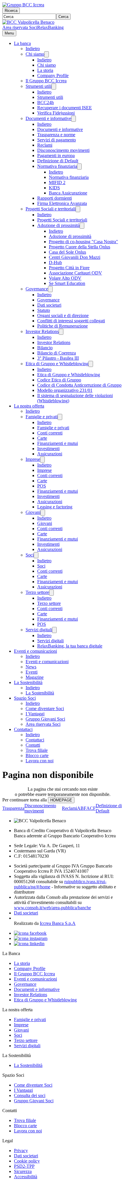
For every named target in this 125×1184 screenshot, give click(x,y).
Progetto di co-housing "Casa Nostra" (83, 241)
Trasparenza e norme (56, 134)
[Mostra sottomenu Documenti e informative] (73, 119)
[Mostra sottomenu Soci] (36, 555)
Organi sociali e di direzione (63, 315)
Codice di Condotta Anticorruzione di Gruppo (79, 385)
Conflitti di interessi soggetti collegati (71, 320)
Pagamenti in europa (56, 155)
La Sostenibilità (28, 682)
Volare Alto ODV (65, 278)
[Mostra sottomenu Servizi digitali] (54, 630)
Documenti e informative (48, 118)
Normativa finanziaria (57, 166)
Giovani (33, 512)
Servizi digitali (39, 629)
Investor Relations (42, 331)
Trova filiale (37, 750)
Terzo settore (37, 592)
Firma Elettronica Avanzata (62, 203)
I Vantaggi (35, 713)
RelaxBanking (50, 27)
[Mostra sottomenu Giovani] (42, 513)
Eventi (32, 672)
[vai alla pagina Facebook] (30, 933)
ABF (81, 808)
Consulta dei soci (29, 1095)
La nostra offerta (29, 405)
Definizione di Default (57, 160)
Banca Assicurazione (68, 192)
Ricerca (11, 10)
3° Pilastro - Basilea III (58, 358)
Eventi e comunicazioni (35, 651)
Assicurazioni (49, 453)
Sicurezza (23, 1171)
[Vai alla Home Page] (28, 22)
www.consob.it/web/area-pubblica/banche (52, 907)
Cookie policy (27, 1160)
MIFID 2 (57, 182)
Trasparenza (13, 808)
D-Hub (55, 262)
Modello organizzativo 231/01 (64, 390)
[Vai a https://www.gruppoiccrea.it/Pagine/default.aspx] (23, 4)
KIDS (54, 187)
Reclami (44, 145)
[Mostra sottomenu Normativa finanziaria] (79, 166)
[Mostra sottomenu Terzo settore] (51, 593)
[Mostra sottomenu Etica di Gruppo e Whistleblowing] (90, 364)
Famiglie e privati (42, 416)
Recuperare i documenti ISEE (64, 107)
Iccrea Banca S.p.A (58, 923)
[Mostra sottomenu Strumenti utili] (53, 86)
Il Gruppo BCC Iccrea (46, 80)
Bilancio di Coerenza (56, 352)
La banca (22, 43)
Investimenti (48, 448)
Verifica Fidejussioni (56, 112)
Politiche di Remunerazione (62, 325)
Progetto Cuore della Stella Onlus (79, 246)
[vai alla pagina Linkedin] (29, 943)
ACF (91, 808)
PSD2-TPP (24, 1166)
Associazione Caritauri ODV (75, 272)
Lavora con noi (39, 760)
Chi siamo (35, 54)
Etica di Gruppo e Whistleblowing (57, 363)
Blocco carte (37, 755)
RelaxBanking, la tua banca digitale (69, 645)
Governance (37, 288)
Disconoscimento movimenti (63, 150)
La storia (45, 70)
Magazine (35, 677)
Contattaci (23, 729)
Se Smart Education (67, 283)
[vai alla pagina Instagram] (30, 938)
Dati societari (49, 305)
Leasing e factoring (54, 506)
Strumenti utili (38, 86)
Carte (42, 438)
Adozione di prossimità (58, 225)
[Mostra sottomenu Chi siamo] (46, 54)
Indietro (33, 48)
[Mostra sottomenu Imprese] (42, 459)
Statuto (43, 310)
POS (41, 485)
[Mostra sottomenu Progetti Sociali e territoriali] (78, 209)
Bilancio (45, 347)
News (31, 666)
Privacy (21, 1150)
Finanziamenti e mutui (57, 443)
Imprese (33, 459)
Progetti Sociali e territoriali (51, 208)
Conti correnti (50, 432)
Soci (30, 554)
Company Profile (53, 75)
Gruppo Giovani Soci (45, 718)
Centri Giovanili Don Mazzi (74, 257)
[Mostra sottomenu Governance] (50, 289)
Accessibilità (25, 1176)
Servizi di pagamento (56, 139)
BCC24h (45, 102)
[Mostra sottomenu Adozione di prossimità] (82, 226)
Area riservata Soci (19, 27)
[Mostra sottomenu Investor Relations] (61, 332)
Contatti (33, 745)
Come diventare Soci (45, 708)
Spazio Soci (25, 698)
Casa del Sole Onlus (67, 252)
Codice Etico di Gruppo (59, 379)
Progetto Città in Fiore (69, 267)
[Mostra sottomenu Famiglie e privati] (60, 417)
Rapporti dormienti (54, 198)
